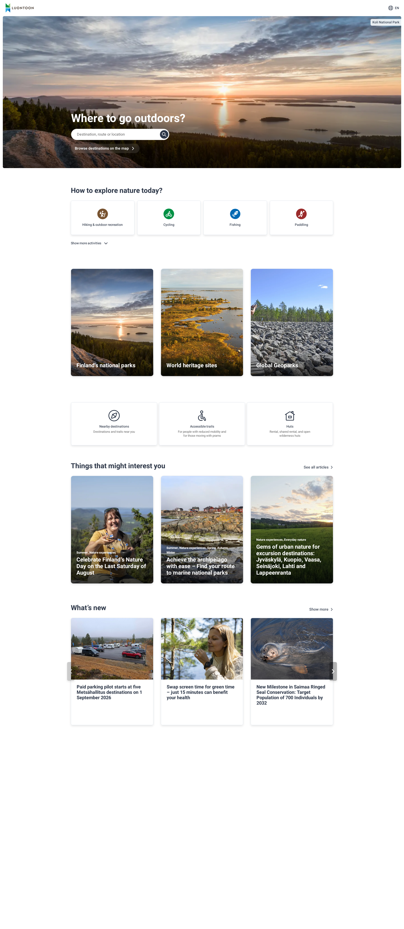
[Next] (333, 671)
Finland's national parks (105, 365)
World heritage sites (191, 365)
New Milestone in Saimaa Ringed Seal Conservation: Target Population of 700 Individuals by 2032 (290, 695)
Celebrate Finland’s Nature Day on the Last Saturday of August (111, 566)
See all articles (316, 467)
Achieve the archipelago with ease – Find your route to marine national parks (200, 566)
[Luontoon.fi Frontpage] (20, 8)
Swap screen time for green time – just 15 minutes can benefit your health (200, 692)
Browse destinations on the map (102, 148)
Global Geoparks (277, 365)
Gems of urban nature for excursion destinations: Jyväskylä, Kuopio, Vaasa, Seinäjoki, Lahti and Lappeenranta (288, 560)
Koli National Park (385, 22)
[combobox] (120, 134)
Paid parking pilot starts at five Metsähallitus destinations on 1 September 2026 (109, 692)
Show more (318, 609)
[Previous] (71, 671)
